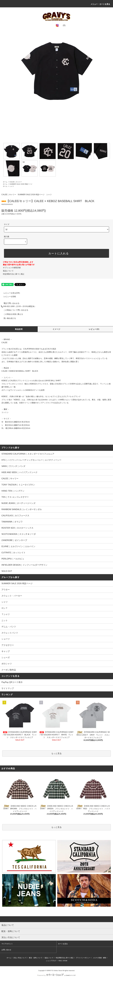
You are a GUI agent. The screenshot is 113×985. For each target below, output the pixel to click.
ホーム (5, 182)
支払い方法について (20, 958)
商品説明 (19, 329)
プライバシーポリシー (83, 958)
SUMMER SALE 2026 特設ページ (21, 184)
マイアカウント (7, 944)
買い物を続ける (10, 318)
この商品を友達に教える (13, 314)
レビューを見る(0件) (12, 293)
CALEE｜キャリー (16, 182)
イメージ (56, 329)
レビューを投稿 (10, 297)
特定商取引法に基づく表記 (13, 274)
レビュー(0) (94, 329)
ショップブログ (51, 960)
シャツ (12, 186)
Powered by (41, 975)
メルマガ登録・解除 (99, 958)
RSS (60, 960)
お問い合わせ (6, 950)
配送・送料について (35, 958)
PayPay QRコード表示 (12, 682)
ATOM (65, 960)
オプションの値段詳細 (12, 268)
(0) (64, 25)
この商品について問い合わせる (16, 310)
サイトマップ (7, 688)
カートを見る (63, 944)
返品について (8, 271)
